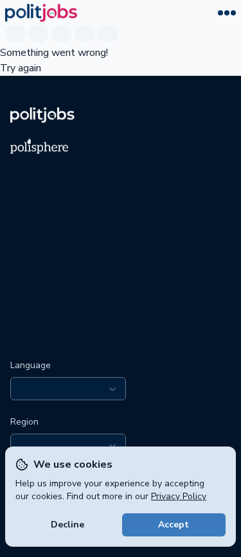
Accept (173, 524)
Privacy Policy (178, 496)
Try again (20, 68)
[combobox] (68, 388)
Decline (67, 524)
